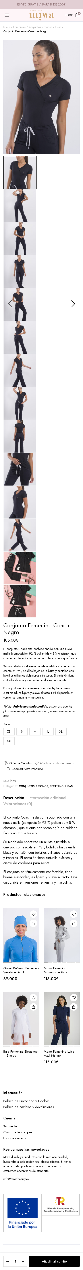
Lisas (58, 27)
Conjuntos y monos (40, 27)
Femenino (19, 27)
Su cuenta (10, 1126)
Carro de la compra (17, 1132)
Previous (10, 304)
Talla (7, 724)
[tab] (13, 798)
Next (73, 304)
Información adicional (47, 798)
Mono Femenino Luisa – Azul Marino (61, 1053)
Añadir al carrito (54, 1261)
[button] (54, 763)
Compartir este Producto (27, 769)
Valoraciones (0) (17, 804)
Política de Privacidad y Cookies (26, 1101)
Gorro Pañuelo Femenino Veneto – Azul (21, 970)
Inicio (6, 27)
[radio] (9, 731)
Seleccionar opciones (73, 923)
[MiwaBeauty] (41, 15)
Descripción (13, 798)
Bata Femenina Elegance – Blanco (20, 1053)
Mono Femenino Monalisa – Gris (55, 970)
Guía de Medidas (20, 763)
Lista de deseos (14, 1138)
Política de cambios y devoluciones (28, 1106)
